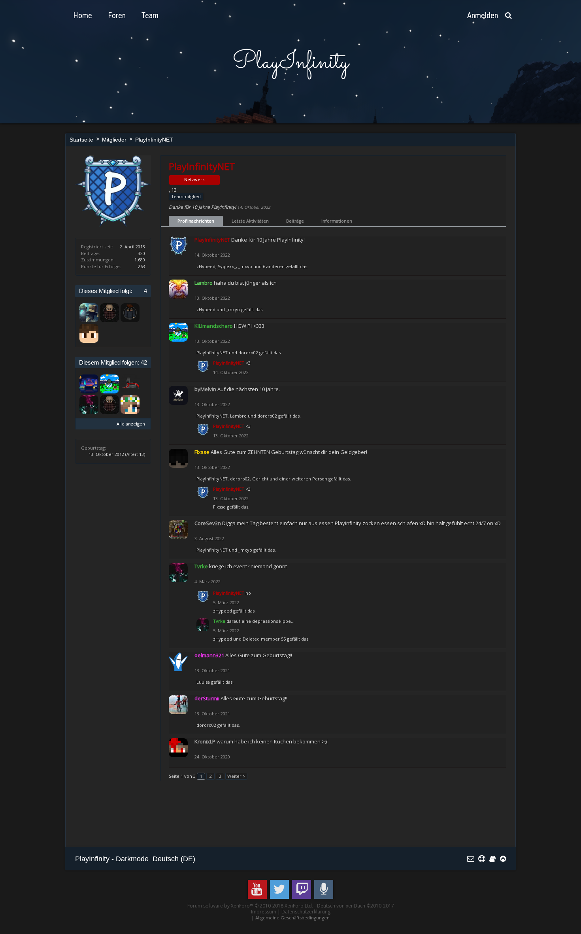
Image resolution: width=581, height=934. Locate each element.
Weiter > (236, 776)
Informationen (336, 221)
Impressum (263, 911)
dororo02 (248, 352)
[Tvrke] (88, 404)
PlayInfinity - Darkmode (112, 859)
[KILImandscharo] (109, 383)
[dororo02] (88, 333)
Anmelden (482, 15)
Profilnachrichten (195, 221)
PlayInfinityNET (212, 352)
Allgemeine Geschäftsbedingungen (292, 918)
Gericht (260, 479)
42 (144, 362)
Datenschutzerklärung (305, 911)
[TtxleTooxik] (88, 383)
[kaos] (88, 312)
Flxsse (219, 507)
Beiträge (295, 221)
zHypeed (205, 266)
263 (141, 266)
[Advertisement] (219, 817)
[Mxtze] (130, 312)
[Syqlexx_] (109, 312)
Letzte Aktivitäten (250, 221)
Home (82, 15)
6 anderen (274, 266)
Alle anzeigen (131, 424)
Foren (117, 15)
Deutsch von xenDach (355, 905)
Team (149, 15)
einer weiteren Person (303, 479)
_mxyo (245, 266)
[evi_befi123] (130, 404)
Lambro (238, 416)
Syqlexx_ (227, 266)
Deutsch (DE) (174, 859)
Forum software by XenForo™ (250, 905)
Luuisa (203, 682)
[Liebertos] (130, 383)
